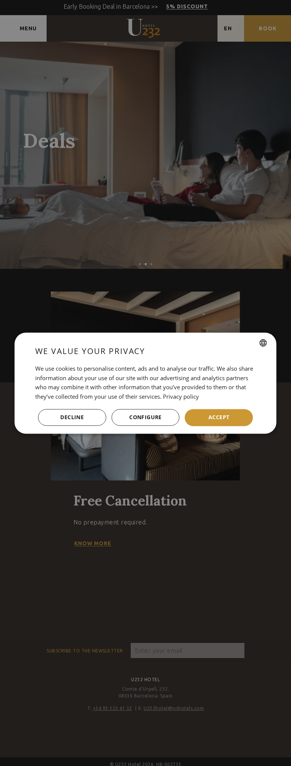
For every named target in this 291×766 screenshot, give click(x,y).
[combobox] (263, 342)
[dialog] (145, 383)
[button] (145, 417)
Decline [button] (72, 417)
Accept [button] (218, 417)
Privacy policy (181, 397)
